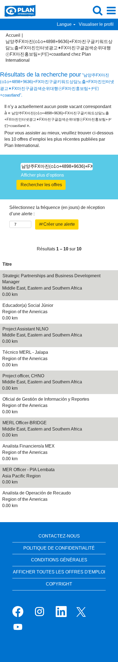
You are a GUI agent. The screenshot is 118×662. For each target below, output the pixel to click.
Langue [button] (65, 24)
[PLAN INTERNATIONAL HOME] (18, 10)
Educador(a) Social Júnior (27, 305)
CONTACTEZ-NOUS (59, 536)
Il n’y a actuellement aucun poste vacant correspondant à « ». (57, 116)
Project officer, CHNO (23, 376)
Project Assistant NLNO (25, 329)
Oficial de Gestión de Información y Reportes (45, 399)
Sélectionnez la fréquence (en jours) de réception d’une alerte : (57, 210)
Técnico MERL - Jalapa (25, 352)
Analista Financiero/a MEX (28, 446)
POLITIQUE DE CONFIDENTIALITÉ (59, 548)
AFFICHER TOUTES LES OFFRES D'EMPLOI (59, 572)
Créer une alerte (58, 224)
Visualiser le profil (96, 24)
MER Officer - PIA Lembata (28, 469)
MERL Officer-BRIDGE (24, 422)
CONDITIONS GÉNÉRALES (59, 560)
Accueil (13, 35)
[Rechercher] (97, 10)
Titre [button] (7, 264)
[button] (111, 11)
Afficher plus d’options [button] (42, 175)
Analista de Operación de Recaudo (36, 493)
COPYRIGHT (59, 584)
